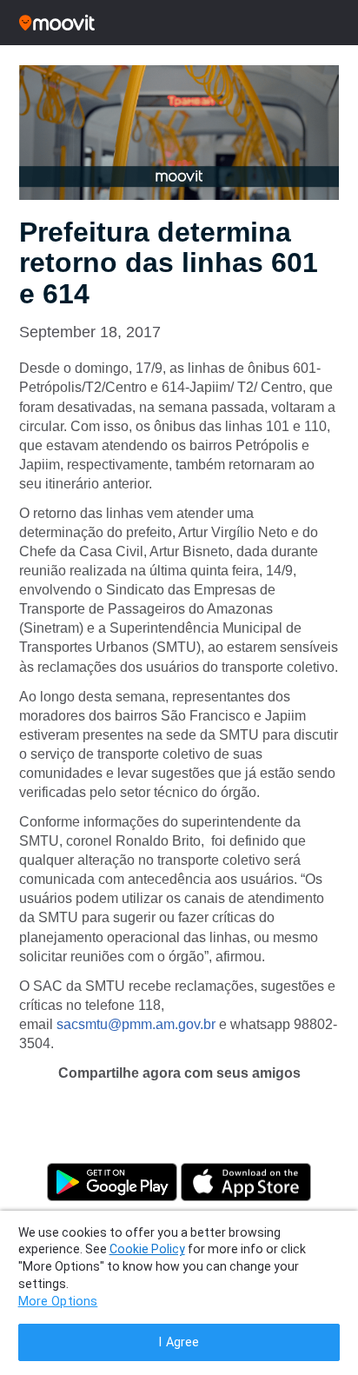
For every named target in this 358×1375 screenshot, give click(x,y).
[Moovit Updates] (179, 23)
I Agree (178, 1342)
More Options (58, 1301)
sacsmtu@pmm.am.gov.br (135, 1024)
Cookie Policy (147, 1249)
